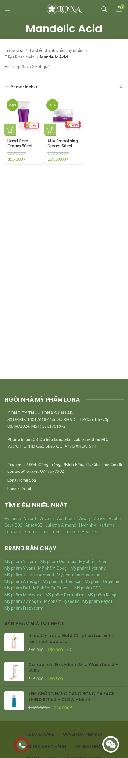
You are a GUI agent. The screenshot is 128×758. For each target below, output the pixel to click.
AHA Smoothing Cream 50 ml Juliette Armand (63, 146)
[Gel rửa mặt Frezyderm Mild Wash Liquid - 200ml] (14, 672)
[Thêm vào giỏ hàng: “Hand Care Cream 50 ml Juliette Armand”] (10, 130)
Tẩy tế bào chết (19, 56)
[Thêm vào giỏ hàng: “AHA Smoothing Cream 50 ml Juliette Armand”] (50, 130)
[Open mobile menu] (7, 9)
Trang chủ (14, 50)
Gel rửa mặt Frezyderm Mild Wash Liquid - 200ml (73, 667)
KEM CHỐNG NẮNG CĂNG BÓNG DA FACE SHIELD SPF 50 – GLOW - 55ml (71, 697)
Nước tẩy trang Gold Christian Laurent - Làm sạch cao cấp (71, 638)
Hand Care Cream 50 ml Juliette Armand (23, 146)
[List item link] (64, 480)
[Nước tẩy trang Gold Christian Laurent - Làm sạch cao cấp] (14, 643)
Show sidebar (24, 86)
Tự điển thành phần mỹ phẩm (56, 50)
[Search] (104, 9)
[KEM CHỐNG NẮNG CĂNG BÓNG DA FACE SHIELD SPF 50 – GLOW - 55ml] (14, 701)
